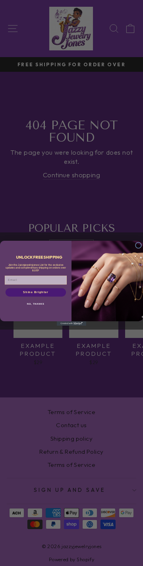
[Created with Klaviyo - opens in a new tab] (71, 323)
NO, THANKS (35, 303)
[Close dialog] (138, 245)
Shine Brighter (35, 292)
